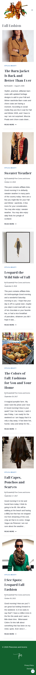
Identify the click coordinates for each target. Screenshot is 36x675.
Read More (10, 124)
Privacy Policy (29, 665)
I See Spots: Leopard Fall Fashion (14, 585)
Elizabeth (9, 86)
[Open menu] (32, 10)
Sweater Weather (18, 173)
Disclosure (30, 669)
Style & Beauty (10, 65)
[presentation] (18, 46)
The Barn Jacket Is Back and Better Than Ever (17, 76)
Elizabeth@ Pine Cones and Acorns (18, 178)
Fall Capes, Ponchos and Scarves (14, 482)
